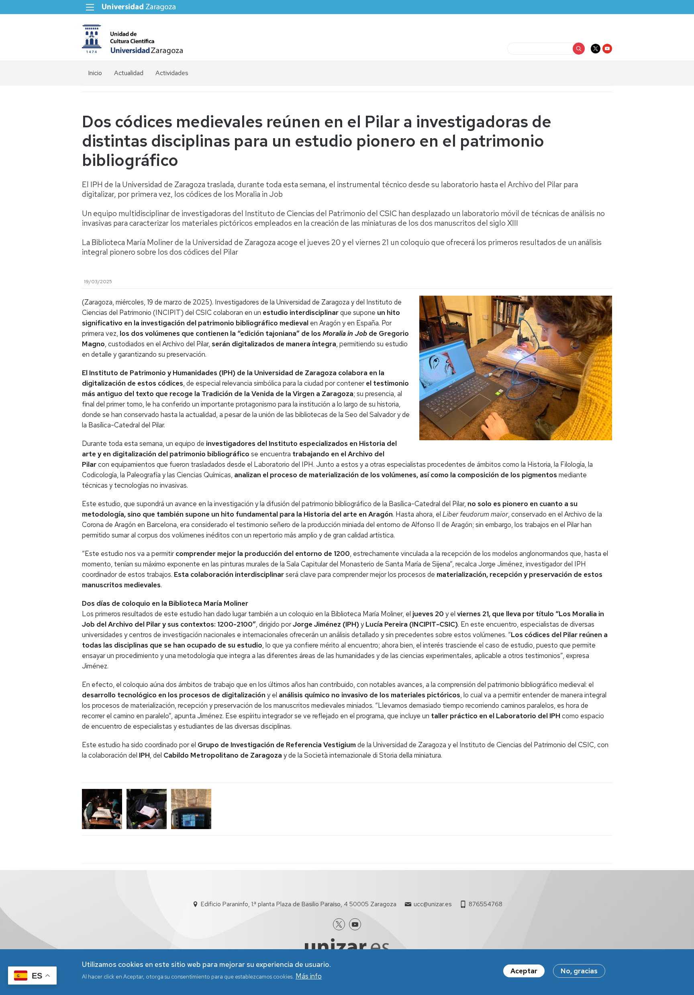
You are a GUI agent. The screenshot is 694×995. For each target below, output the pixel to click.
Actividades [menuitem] (171, 73)
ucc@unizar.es (432, 904)
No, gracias (579, 970)
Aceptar (523, 970)
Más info (309, 976)
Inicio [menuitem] (95, 73)
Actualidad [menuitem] (128, 73)
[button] (102, 809)
